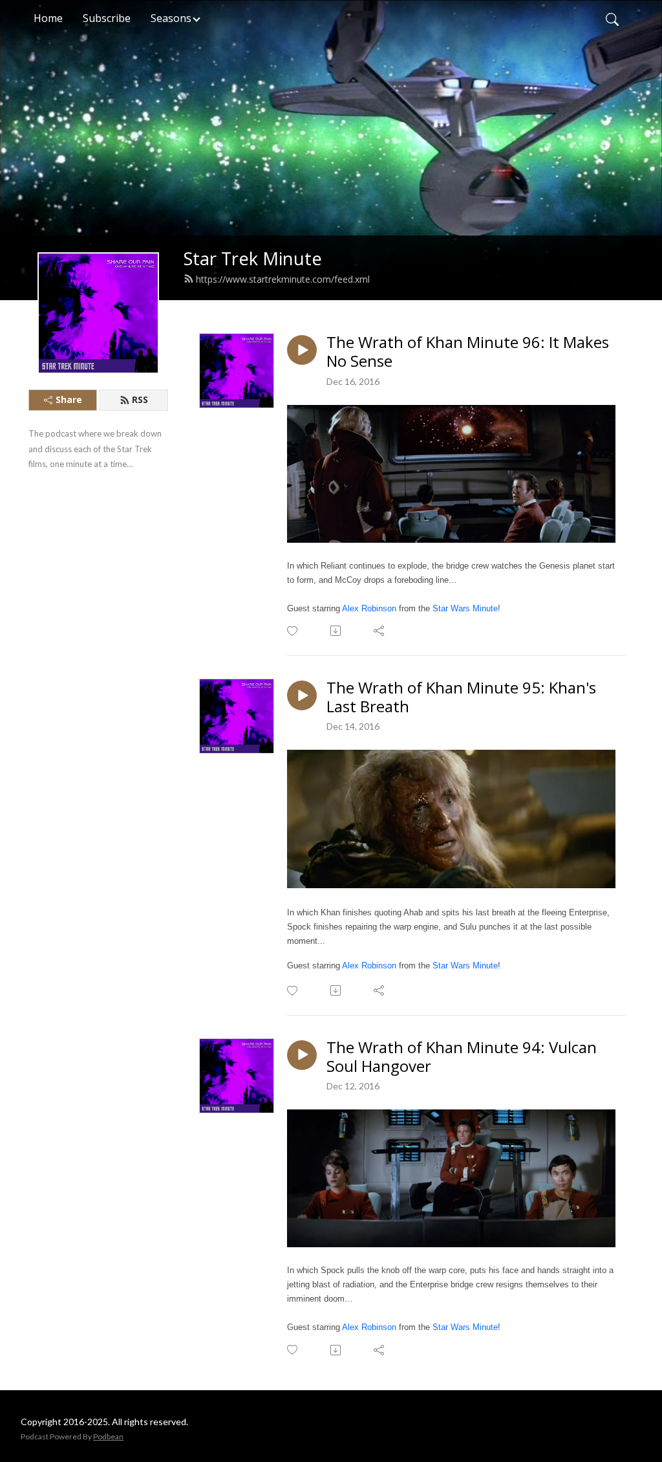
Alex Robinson (369, 608)
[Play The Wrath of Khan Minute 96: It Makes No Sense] (302, 350)
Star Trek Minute (253, 258)
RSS (140, 399)
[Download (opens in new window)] (336, 630)
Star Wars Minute (465, 608)
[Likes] (293, 631)
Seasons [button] (171, 18)
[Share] (379, 630)
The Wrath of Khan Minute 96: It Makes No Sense (467, 352)
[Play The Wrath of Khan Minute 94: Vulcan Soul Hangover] (302, 1055)
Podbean (108, 1436)
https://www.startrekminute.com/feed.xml (283, 279)
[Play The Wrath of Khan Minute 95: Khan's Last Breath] (302, 695)
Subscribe (107, 18)
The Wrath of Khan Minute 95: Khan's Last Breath (461, 697)
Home (48, 18)
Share (69, 399)
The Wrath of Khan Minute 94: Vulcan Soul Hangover (461, 1057)
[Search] (612, 18)
